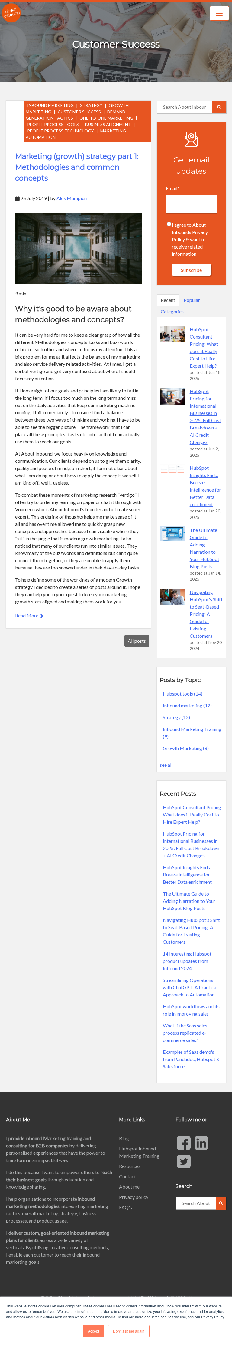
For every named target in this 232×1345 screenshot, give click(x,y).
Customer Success (79, 111)
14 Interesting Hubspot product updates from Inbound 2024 (187, 961)
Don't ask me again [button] (128, 1330)
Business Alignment (108, 124)
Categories (172, 311)
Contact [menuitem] (127, 1176)
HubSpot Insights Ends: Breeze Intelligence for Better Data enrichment (187, 874)
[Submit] (219, 107)
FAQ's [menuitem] (125, 1207)
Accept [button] (93, 1330)
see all (166, 765)
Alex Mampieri (71, 198)
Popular (192, 300)
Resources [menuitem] (129, 1166)
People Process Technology (60, 130)
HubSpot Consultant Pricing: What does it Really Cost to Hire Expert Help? (192, 814)
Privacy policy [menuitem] (133, 1197)
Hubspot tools (182, 693)
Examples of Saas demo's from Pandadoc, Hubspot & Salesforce (191, 1059)
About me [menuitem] (129, 1187)
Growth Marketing (186, 748)
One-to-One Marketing (106, 118)
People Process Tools (53, 124)
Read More (27, 615)
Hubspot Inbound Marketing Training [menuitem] (139, 1152)
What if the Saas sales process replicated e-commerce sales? (185, 1033)
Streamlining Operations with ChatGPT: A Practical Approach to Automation (190, 987)
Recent (168, 300)
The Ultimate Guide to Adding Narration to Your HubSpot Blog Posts (189, 901)
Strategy (91, 105)
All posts (137, 641)
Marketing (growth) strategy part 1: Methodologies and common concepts (76, 167)
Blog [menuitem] (124, 1138)
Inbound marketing (50, 105)
